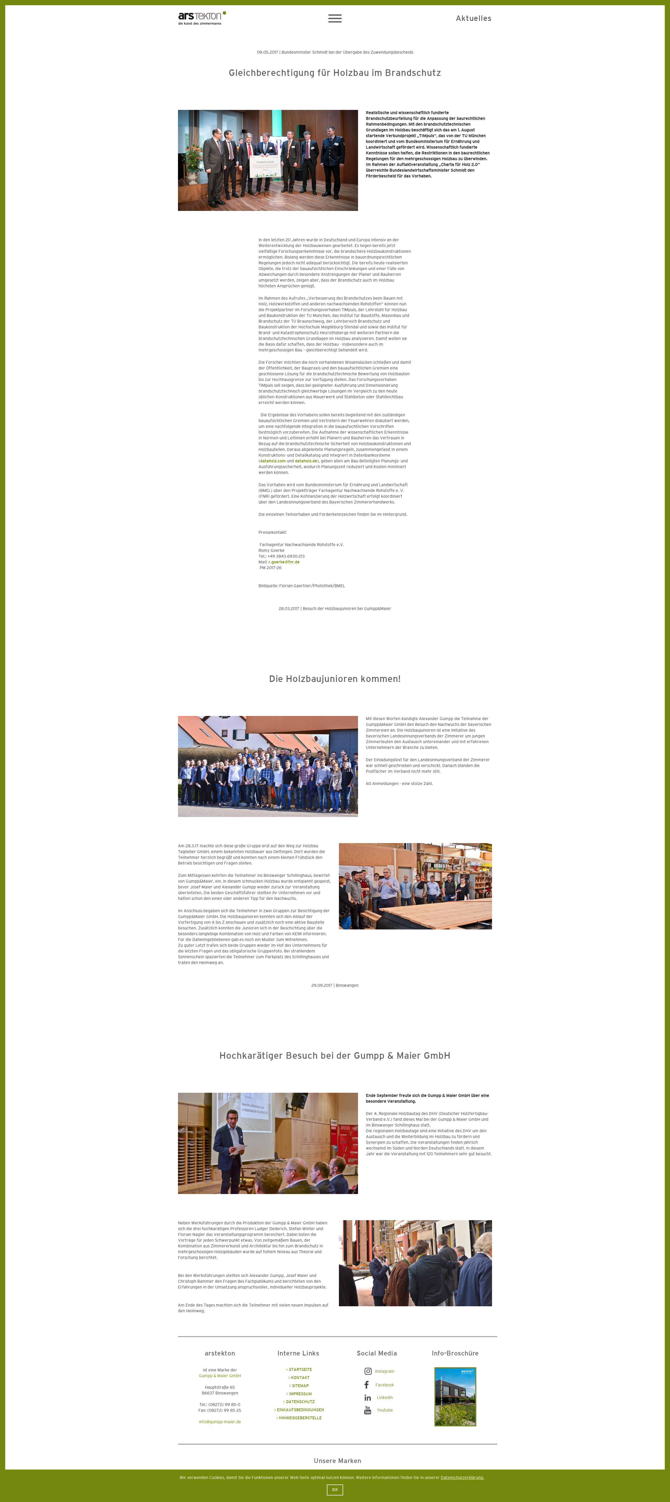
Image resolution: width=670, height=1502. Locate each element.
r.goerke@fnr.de (284, 562)
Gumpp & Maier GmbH (220, 1376)
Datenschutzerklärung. (462, 1478)
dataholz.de (306, 461)
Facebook (385, 1385)
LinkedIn (385, 1397)
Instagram (384, 1371)
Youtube (385, 1410)
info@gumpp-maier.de (220, 1422)
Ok (335, 1490)
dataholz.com (273, 461)
